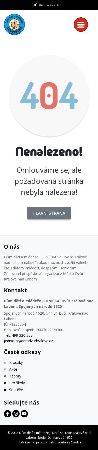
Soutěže (16, 389)
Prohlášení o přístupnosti (35, 442)
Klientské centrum (51, 5)
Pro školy (17, 382)
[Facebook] (7, 413)
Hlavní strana (49, 213)
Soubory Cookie (69, 442)
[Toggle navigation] (82, 24)
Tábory (15, 376)
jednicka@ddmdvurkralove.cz (28, 340)
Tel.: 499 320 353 (18, 335)
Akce (13, 369)
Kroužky (16, 362)
